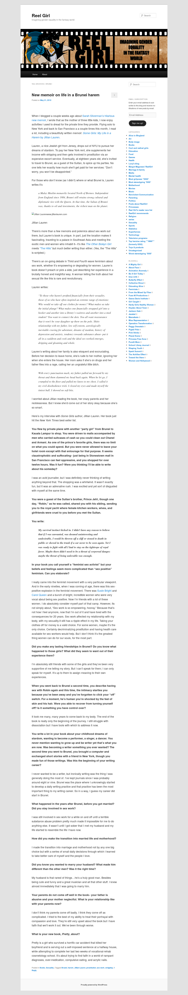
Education (133, 151)
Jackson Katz (135, 311)
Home (34, 74)
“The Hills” (46, 248)
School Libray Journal (139, 345)
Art (130, 138)
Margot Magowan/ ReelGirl (141, 166)
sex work (100, 967)
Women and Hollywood (139, 360)
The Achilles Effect (137, 354)
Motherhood (134, 185)
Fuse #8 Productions (138, 295)
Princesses (134, 206)
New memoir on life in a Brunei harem (65, 94)
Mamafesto (134, 317)
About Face (134, 267)
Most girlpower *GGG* (139, 179)
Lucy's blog (134, 163)
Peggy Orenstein (136, 326)
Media (131, 172)
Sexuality (50, 967)
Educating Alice (136, 286)
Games (132, 157)
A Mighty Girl (135, 264)
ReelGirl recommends (138, 213)
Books (42, 967)
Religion (132, 216)
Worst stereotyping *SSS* (140, 253)
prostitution (91, 967)
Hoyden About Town (138, 307)
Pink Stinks (134, 332)
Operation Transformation (140, 323)
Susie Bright (104, 590)
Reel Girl (41, 15)
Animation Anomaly (138, 270)
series (131, 219)
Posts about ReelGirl (138, 203)
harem (70, 967)
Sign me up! (137, 123)
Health (131, 160)
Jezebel (132, 314)
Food (131, 154)
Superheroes (134, 231)
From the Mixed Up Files (140, 292)
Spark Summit (135, 351)
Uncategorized (135, 250)
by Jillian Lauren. (50, 137)
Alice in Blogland (136, 135)
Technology (134, 234)
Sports (132, 225)
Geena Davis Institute (138, 298)
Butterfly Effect (135, 279)
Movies (132, 188)
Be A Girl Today (136, 273)
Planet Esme (134, 335)
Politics (132, 200)
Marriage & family (137, 169)
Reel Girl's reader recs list (140, 210)
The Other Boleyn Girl (98, 244)
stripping (109, 967)
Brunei (64, 967)
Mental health (135, 175)
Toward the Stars (136, 357)
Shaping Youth (135, 348)
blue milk (133, 276)
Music (131, 191)
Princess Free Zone (137, 338)
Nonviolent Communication (141, 194)
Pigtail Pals (134, 329)
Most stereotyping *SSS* (140, 182)
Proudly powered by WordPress (94, 984)
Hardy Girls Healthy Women (141, 304)
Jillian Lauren (79, 967)
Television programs (138, 238)
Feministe (133, 289)
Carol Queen (39, 595)
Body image (134, 141)
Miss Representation (138, 320)
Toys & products (136, 247)
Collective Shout (136, 282)
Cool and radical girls (138, 148)
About (44, 74)
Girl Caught (134, 301)
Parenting (133, 197)
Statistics (133, 228)
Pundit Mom (134, 342)
